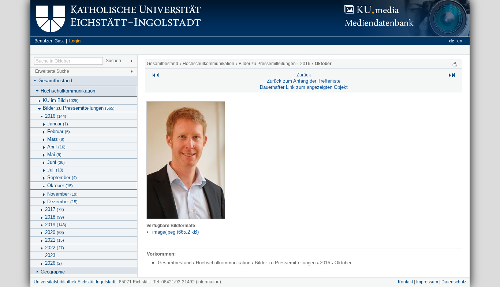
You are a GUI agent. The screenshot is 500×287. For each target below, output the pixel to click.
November (62, 194)
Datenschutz (453, 281)
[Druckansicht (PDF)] (454, 63)
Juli (55, 170)
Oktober (60, 185)
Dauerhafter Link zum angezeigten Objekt (304, 87)
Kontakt (405, 281)
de (451, 41)
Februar (58, 131)
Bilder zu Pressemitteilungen (79, 108)
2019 (55, 224)
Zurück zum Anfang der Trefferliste (303, 81)
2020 (54, 232)
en (459, 41)
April (56, 147)
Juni (56, 162)
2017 (54, 209)
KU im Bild (61, 100)
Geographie (53, 272)
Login (75, 41)
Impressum (427, 281)
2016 (55, 116)
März (55, 139)
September (62, 177)
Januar (57, 123)
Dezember (62, 201)
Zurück (303, 75)
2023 (50, 255)
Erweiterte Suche (52, 71)
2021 (54, 240)
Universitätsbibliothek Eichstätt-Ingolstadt (74, 281)
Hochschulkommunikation (68, 91)
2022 (54, 247)
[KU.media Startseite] (406, 35)
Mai (54, 154)
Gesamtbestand (55, 80)
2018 (54, 217)
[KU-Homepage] (117, 35)
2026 (53, 263)
